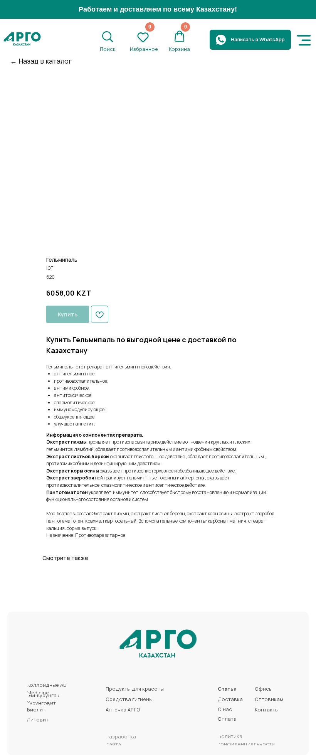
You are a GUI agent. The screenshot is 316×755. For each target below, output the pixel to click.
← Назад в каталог (41, 61)
